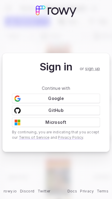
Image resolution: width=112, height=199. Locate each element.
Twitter (44, 191)
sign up (92, 68)
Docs (72, 191)
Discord (27, 191)
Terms (102, 191)
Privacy (87, 191)
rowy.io (10, 191)
